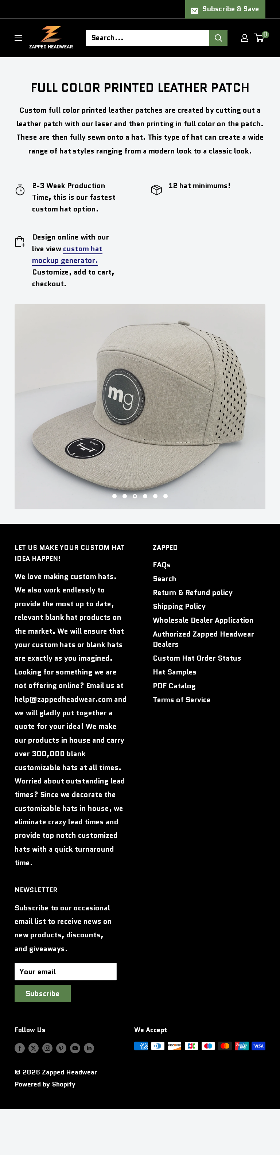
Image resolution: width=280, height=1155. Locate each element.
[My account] (244, 38)
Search (164, 578)
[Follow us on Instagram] (47, 1048)
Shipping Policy (179, 606)
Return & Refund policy (193, 592)
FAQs (162, 565)
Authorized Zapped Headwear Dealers (203, 639)
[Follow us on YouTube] (75, 1048)
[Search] (218, 38)
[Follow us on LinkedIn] (89, 1048)
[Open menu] (18, 38)
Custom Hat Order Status (197, 658)
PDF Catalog (174, 686)
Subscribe (43, 993)
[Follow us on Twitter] (33, 1048)
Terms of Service (182, 700)
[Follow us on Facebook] (20, 1048)
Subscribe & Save (230, 9)
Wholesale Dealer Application (203, 620)
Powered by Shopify (45, 1084)
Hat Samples (175, 672)
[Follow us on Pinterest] (61, 1048)
